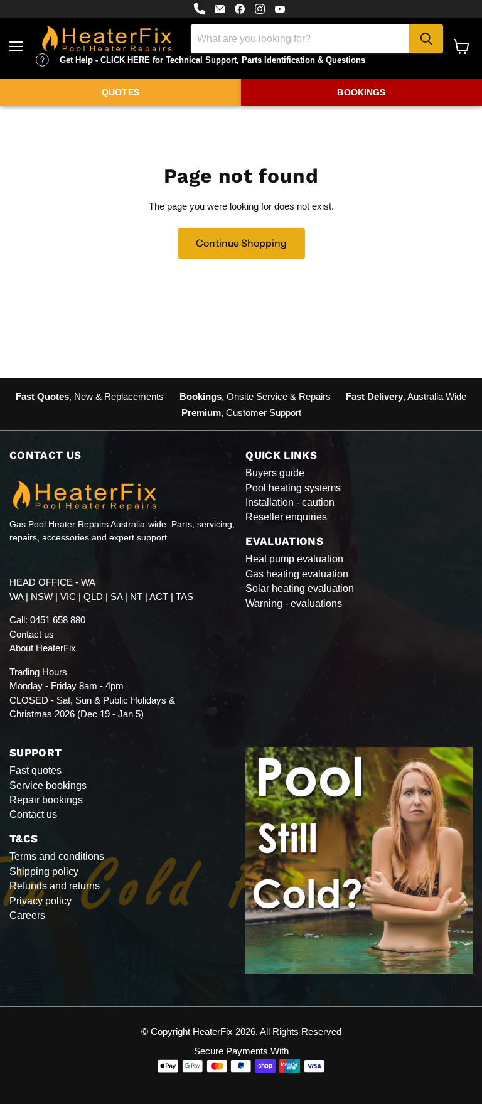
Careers (27, 915)
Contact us (31, 634)
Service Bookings (48, 785)
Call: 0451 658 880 (47, 619)
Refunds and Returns (54, 886)
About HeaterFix (42, 648)
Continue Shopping (241, 243)
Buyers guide (274, 473)
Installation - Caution (290, 502)
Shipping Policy (43, 871)
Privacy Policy (40, 901)
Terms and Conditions (56, 856)
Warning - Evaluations (293, 603)
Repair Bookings (46, 800)
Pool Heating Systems (293, 488)
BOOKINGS (361, 92)
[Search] (426, 38)
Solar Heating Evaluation (299, 588)
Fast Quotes (35, 770)
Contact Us (33, 814)
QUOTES (120, 92)
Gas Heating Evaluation (296, 574)
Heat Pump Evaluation (294, 559)
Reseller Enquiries (286, 517)
